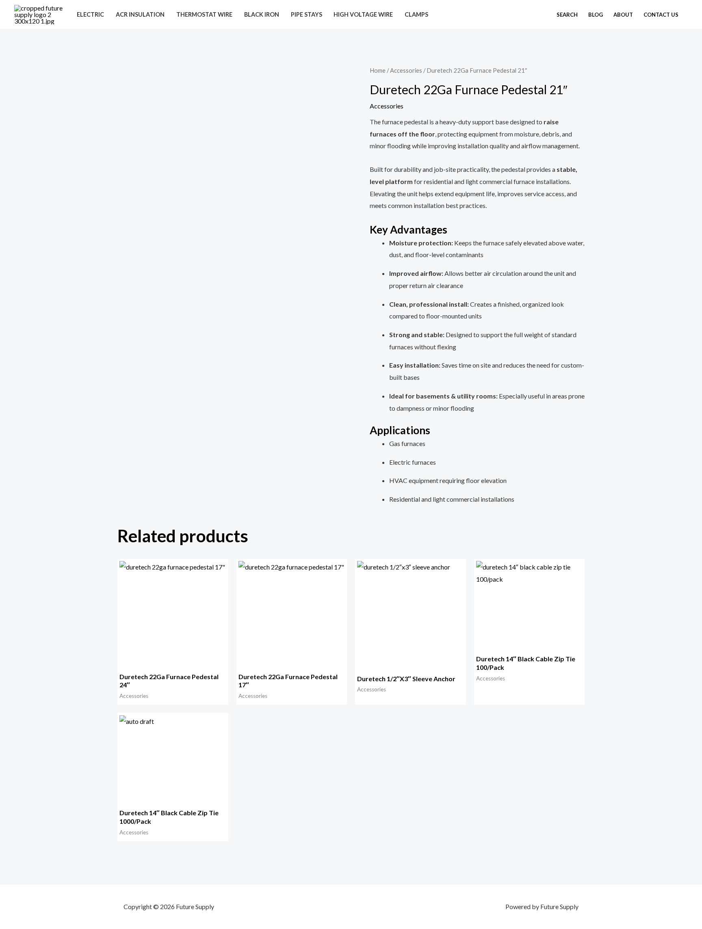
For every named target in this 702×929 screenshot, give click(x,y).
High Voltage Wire (363, 14)
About (623, 14)
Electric (90, 14)
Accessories (406, 70)
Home (378, 70)
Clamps (416, 14)
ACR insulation (140, 14)
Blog (595, 14)
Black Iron (261, 14)
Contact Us (661, 14)
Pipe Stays (306, 14)
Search (567, 14)
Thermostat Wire (204, 14)
